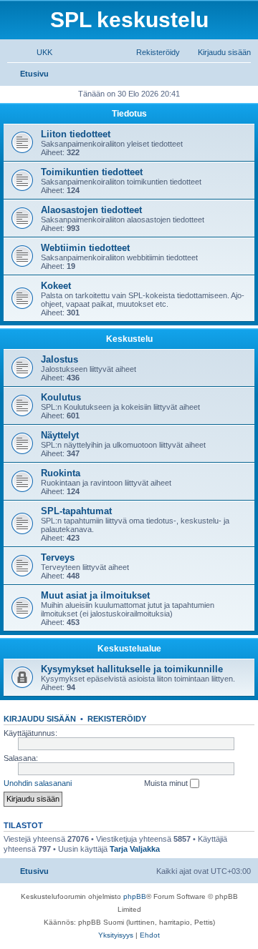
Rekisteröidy (116, 718)
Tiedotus (129, 114)
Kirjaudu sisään (40, 718)
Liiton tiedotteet (75, 134)
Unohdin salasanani (38, 783)
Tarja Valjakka (135, 849)
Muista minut (167, 783)
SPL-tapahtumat (76, 511)
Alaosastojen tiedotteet (91, 210)
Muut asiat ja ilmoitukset (95, 595)
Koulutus (61, 397)
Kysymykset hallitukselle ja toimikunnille (132, 669)
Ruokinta (60, 473)
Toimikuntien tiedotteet (92, 172)
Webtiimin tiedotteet (85, 247)
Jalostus (59, 359)
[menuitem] (38, 52)
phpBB (134, 896)
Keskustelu (129, 339)
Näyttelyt (60, 435)
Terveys (58, 557)
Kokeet (56, 285)
